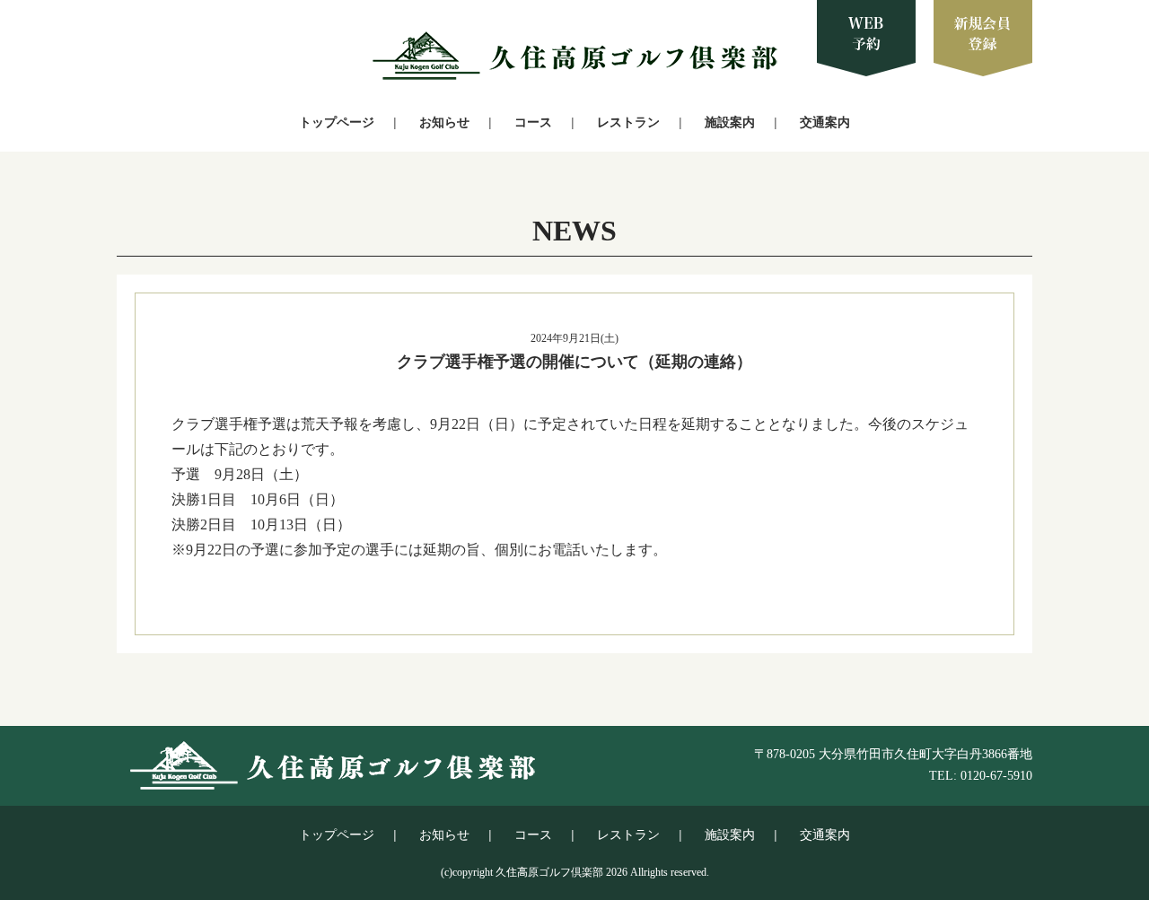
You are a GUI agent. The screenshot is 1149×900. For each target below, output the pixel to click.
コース (533, 122)
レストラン (628, 122)
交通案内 (825, 122)
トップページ (336, 122)
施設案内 (730, 122)
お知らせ (444, 122)
